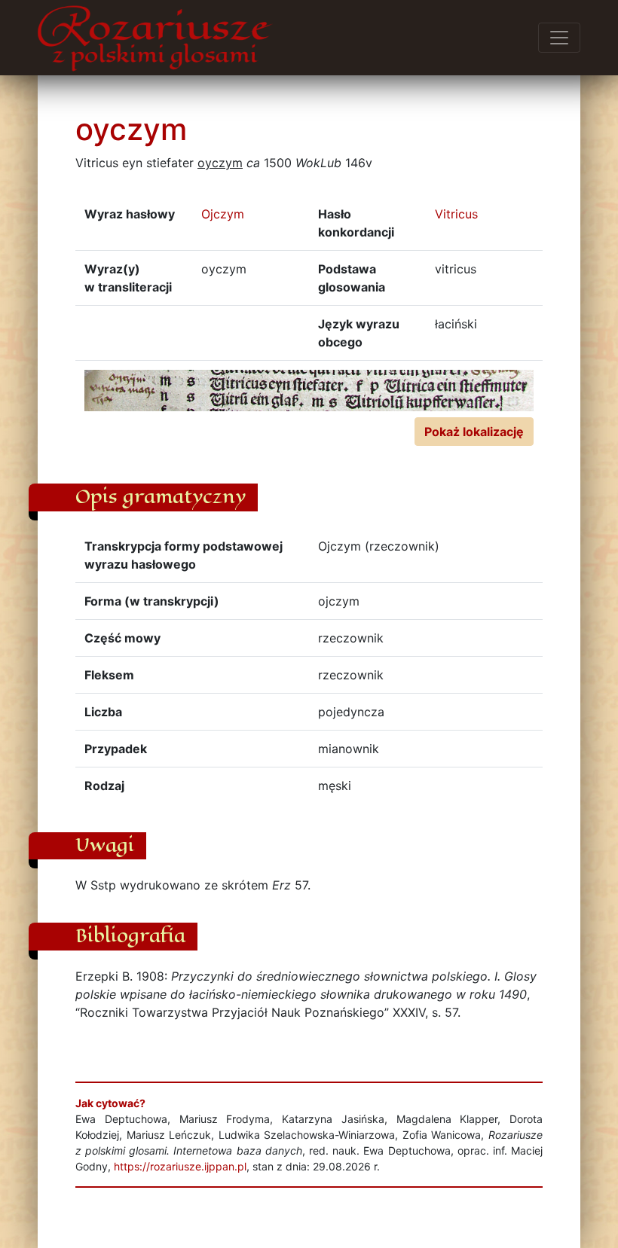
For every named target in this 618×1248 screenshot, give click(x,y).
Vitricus (456, 213)
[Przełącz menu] (559, 38)
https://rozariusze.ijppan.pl (180, 1166)
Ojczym (222, 213)
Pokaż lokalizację (474, 431)
